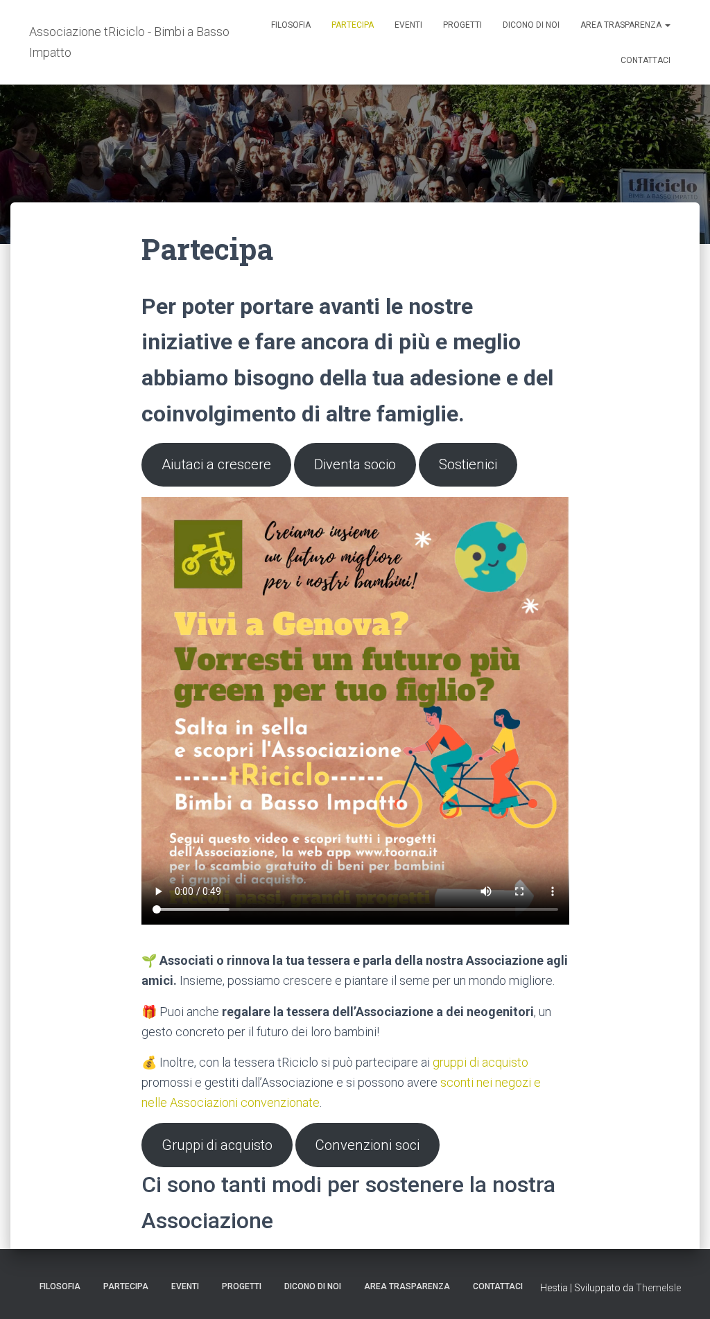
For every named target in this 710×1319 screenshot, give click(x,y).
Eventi (408, 25)
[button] (667, 25)
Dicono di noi (531, 25)
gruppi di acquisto (480, 1062)
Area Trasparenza (622, 25)
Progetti (462, 25)
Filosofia (291, 25)
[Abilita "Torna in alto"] (682, 1291)
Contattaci (645, 60)
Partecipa (352, 25)
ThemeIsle (658, 1287)
